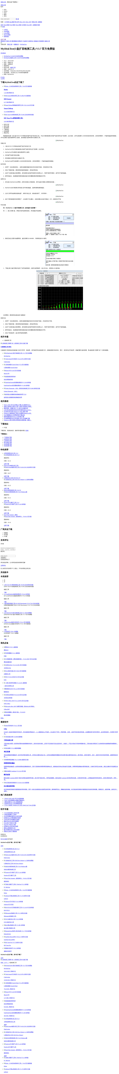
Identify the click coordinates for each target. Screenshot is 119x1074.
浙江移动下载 (8, 442)
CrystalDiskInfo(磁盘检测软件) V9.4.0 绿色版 (17, 594)
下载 (5, 592)
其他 (3, 26)
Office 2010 (22, 22)
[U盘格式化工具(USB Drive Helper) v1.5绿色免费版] (18, 479)
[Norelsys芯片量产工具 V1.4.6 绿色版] (15, 504)
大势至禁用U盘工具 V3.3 (11, 453)
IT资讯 (6, 29)
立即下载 (6, 464)
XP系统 (24, 25)
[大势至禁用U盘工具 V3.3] (11, 455)
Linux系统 (7, 33)
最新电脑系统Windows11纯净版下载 (14, 416)
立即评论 (3, 565)
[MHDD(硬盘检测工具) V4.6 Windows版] (15, 492)
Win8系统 (6, 31)
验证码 (3, 551)
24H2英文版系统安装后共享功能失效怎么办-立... (17, 410)
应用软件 (19, 41)
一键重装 (34, 25)
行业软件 (25, 41)
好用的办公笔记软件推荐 (11, 826)
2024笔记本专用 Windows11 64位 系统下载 (16, 411)
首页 (2, 25)
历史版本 (3, 53)
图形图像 (14, 41)
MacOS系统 (7, 34)
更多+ (10, 346)
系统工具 (8, 41)
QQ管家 (7, 22)
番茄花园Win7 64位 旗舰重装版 (13, 802)
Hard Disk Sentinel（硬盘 (11, 515)
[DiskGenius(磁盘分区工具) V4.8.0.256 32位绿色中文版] (19, 467)
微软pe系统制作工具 (9, 828)
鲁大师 (17, 22)
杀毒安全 (30, 41)
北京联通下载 (8, 444)
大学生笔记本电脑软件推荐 (11, 819)
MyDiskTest (23, 44)
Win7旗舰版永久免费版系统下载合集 (14, 415)
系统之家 (3, 2)
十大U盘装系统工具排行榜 (11, 812)
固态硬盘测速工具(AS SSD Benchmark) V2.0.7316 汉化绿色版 (21, 603)
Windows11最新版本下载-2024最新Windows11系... (18, 413)
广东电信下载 (8, 437)
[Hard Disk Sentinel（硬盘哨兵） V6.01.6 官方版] (17, 516)
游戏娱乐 (36, 41)
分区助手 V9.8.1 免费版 (11, 631)
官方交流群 (4, 839)
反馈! (27, 430)
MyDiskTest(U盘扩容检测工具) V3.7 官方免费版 (18, 612)
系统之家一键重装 (37, 22)
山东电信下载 (8, 439)
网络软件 (3, 41)
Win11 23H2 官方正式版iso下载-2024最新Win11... (17, 405)
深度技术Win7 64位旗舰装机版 (13, 803)
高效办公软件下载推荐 (10, 831)
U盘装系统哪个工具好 (10, 814)
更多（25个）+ (5, 962)
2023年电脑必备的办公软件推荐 (13, 816)
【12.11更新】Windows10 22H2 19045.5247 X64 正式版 (20, 805)
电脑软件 (16, 44)
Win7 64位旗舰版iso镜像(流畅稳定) (14, 800)
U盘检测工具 (4, 346)
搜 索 (17, 19)
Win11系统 (18, 25)
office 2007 (28, 22)
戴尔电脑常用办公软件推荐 (11, 829)
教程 (38, 25)
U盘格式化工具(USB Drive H (12, 478)
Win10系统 (7, 25)
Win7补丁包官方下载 (10, 824)
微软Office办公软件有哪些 (11, 821)
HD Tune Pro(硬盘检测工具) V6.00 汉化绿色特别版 (18, 584)
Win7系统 (12, 25)
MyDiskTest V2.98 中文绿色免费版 (13, 56)
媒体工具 (47, 41)
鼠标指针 (6, 36)
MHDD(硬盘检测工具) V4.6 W (12, 490)
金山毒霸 (12, 22)
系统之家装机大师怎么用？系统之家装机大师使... (18, 406)
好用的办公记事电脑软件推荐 (12, 818)
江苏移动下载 (8, 440)
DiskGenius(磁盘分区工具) (11, 465)
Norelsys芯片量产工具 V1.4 (11, 502)
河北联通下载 (8, 445)
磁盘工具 (13, 67)
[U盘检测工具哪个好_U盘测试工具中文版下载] (14, 959)
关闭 (2, 846)
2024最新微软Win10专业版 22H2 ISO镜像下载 (17, 418)
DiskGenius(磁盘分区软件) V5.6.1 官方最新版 (17, 622)
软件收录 (10, 839)
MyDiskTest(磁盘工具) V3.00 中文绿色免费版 (16, 57)
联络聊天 (41, 41)
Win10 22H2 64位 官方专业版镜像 (14, 798)
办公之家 (29, 25)
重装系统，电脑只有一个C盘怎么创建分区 (16, 408)
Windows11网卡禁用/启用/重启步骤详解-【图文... (17, 420)
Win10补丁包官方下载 (10, 823)
